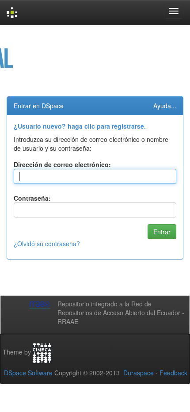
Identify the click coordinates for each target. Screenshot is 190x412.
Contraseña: (32, 198)
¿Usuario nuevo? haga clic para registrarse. (80, 126)
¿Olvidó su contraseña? (47, 243)
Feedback (173, 372)
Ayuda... (164, 105)
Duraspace (138, 372)
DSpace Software (28, 372)
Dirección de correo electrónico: (62, 164)
